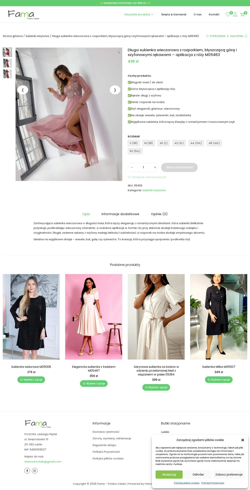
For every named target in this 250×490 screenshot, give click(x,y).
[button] (243, 440)
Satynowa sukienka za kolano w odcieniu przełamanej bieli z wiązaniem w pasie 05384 (156, 371)
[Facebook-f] (27, 471)
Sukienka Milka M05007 (218, 367)
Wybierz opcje (33, 379)
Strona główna (13, 36)
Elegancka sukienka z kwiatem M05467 (93, 369)
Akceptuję (169, 474)
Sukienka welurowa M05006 (31, 367)
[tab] (86, 214)
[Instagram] (35, 471)
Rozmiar (134, 136)
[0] (228, 14)
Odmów (198, 474)
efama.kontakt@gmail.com (42, 461)
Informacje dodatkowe (120, 214)
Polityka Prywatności (212, 483)
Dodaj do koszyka (179, 167)
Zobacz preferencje (228, 474)
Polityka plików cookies (186, 483)
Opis (86, 214)
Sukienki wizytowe (37, 36)
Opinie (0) (159, 214)
